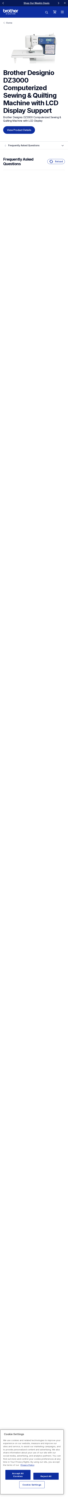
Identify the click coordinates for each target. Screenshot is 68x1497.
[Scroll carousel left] (3, 3)
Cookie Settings (31, 1484)
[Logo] (10, 12)
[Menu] (62, 12)
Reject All (46, 1476)
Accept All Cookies (18, 1474)
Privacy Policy (27, 1465)
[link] (31, 3)
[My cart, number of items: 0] (55, 12)
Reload (59, 161)
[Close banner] (64, 3)
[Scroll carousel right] (58, 3)
